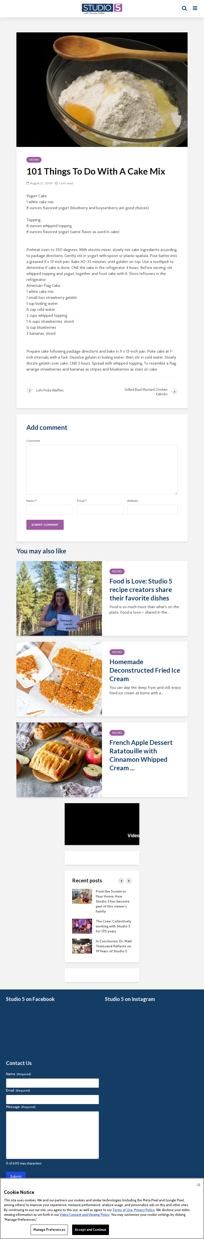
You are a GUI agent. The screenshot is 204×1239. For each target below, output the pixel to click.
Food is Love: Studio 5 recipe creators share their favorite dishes (140, 589)
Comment (33, 440)
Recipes (34, 159)
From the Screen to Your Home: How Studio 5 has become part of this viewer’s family (112, 901)
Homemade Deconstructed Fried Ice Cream (144, 670)
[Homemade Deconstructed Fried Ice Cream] (59, 678)
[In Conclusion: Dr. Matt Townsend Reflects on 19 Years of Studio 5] (82, 946)
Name (31, 500)
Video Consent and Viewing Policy (85, 1215)
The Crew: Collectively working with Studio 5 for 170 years (113, 926)
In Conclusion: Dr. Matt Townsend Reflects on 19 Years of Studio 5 (114, 946)
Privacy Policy (144, 1210)
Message (21, 1107)
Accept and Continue (90, 1230)
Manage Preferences (49, 1230)
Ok (198, 1184)
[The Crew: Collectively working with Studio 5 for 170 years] (82, 926)
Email (82, 500)
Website (132, 500)
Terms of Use (122, 1210)
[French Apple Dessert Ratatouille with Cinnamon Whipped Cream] (59, 759)
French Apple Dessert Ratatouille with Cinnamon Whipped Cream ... (141, 755)
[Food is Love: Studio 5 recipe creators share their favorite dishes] (59, 598)
